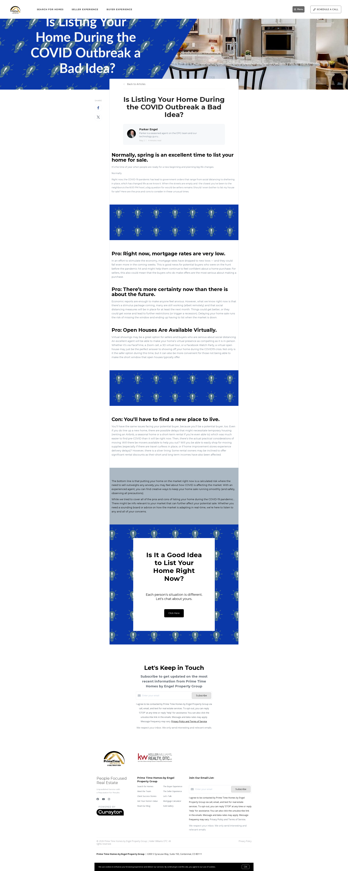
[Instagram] (109, 799)
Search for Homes (50, 9)
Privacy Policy (245, 841)
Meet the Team (144, 791)
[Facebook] (98, 799)
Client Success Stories (146, 796)
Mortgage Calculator (172, 801)
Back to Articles (136, 84)
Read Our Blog (143, 806)
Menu (300, 9)
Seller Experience (85, 9)
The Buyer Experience (172, 786)
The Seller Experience (172, 791)
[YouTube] (103, 799)
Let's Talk (167, 796)
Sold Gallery (168, 806)
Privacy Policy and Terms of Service (189, 721)
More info (220, 867)
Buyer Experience (119, 9)
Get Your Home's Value (147, 801)
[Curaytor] (110, 814)
